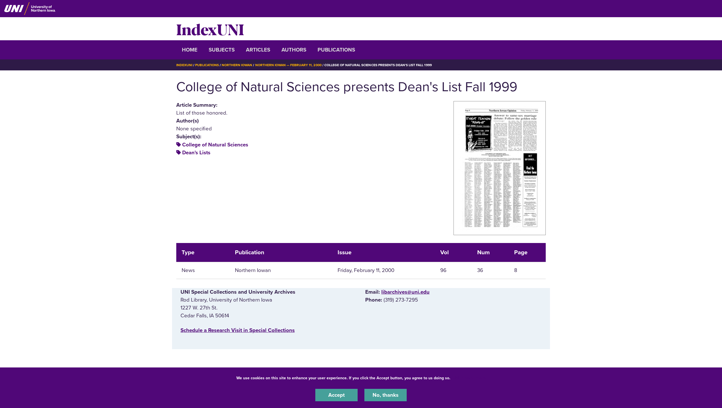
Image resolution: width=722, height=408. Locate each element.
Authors (293, 50)
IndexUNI (210, 29)
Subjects (222, 50)
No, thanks (386, 395)
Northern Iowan (237, 65)
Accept (336, 395)
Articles (258, 50)
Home (189, 50)
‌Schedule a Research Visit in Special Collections (237, 330)
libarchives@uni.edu (405, 292)
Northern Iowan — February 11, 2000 (288, 65)
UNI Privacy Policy (469, 378)
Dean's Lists (196, 153)
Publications (336, 50)
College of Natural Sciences (215, 145)
